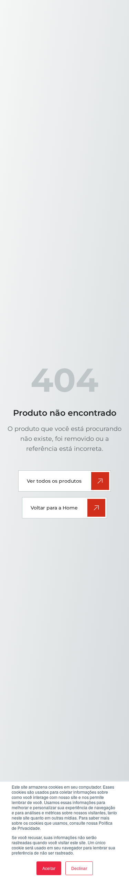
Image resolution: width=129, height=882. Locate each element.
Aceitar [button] (48, 868)
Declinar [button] (79, 868)
